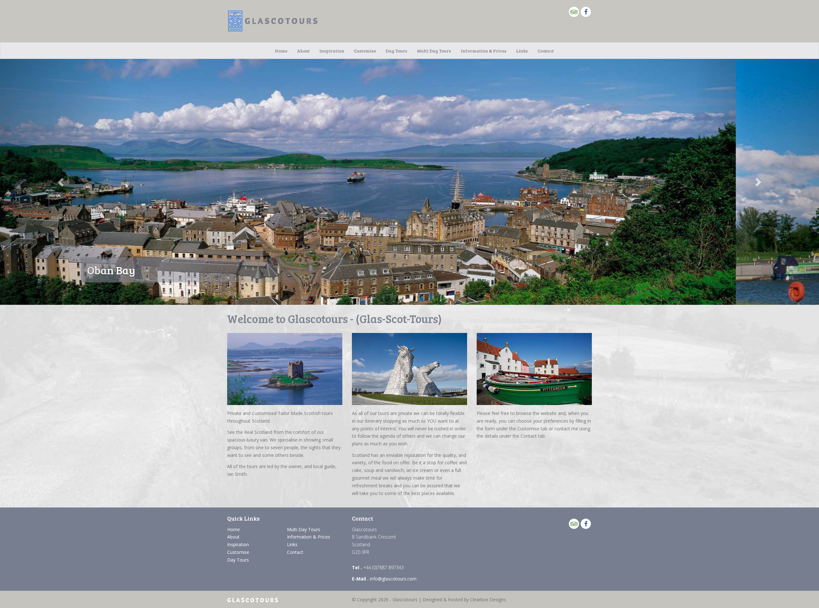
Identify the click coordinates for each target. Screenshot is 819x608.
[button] (61, 182)
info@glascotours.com (393, 579)
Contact (545, 51)
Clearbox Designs (488, 599)
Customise (365, 51)
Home (281, 51)
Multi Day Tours (434, 51)
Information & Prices (483, 51)
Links (522, 51)
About (303, 51)
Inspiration (331, 51)
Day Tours (396, 51)
